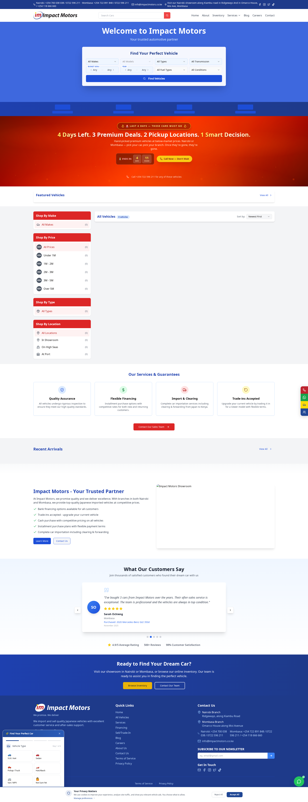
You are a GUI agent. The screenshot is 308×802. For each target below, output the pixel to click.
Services (232, 15)
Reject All (218, 794)
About (205, 15)
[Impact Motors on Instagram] (264, 4)
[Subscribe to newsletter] (271, 756)
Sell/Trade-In (123, 733)
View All (264, 195)
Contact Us (62, 540)
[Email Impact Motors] (199, 770)
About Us (121, 748)
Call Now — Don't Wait (176, 158)
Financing (121, 727)
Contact (270, 15)
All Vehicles (122, 717)
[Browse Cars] (304, 404)
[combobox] (102, 61)
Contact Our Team (170, 685)
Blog (246, 15)
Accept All (234, 794)
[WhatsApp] (304, 397)
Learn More (42, 540)
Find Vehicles (156, 78)
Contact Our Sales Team (151, 426)
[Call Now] (304, 390)
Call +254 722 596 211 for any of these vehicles (157, 176)
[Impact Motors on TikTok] (273, 4)
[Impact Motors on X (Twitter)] (269, 4)
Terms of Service (126, 758)
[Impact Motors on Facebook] (260, 4)
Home (195, 15)
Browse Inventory (137, 685)
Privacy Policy (124, 763)
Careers (257, 15)
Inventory (218, 15)
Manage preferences (83, 798)
